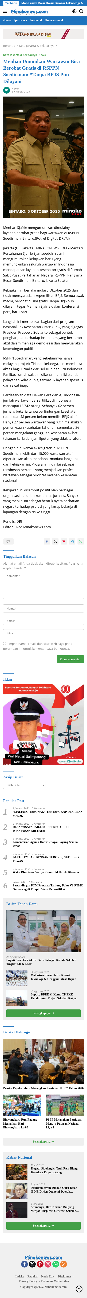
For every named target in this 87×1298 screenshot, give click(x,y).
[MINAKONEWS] (29, 11)
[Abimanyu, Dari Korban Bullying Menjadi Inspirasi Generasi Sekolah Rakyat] (16, 1210)
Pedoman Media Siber (55, 1281)
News (42, 55)
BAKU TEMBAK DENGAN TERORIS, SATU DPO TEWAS (46, 859)
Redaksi (32, 1276)
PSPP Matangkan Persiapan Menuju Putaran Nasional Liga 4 (64, 1123)
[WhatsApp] (55, 1264)
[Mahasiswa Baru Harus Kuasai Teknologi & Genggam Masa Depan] (16, 978)
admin (15, 88)
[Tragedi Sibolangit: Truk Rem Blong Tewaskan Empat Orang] (16, 1172)
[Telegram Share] (72, 541)
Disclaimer (64, 1276)
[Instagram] (48, 1264)
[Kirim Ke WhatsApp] (80, 541)
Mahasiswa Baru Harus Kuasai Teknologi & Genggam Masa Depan (53, 977)
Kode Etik (47, 1276)
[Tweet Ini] (55, 541)
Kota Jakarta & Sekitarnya (20, 55)
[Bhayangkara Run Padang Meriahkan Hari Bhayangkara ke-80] (22, 1105)
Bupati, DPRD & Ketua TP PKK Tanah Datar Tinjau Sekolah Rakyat (54, 996)
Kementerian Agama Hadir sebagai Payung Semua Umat (45, 843)
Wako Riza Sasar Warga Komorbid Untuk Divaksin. (46, 872)
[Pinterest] (40, 1264)
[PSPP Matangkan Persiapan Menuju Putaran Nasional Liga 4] (65, 1105)
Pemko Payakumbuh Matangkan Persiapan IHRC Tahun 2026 (43, 1088)
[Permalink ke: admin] (6, 90)
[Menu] (6, 11)
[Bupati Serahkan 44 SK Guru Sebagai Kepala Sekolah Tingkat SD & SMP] (43, 931)
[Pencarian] (81, 11)
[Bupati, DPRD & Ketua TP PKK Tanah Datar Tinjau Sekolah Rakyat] (16, 998)
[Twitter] (32, 1264)
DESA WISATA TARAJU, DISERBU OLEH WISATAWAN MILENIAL (41, 828)
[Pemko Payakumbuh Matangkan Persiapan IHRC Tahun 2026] (43, 1061)
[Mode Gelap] (74, 11)
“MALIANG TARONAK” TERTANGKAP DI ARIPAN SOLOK (48, 813)
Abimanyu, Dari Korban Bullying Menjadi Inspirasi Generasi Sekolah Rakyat (53, 1209)
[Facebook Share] (47, 541)
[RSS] (63, 1264)
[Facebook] (24, 1264)
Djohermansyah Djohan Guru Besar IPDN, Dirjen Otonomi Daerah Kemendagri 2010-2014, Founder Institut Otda (54, 1190)
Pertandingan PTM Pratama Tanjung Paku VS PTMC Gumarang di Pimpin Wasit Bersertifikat (48, 887)
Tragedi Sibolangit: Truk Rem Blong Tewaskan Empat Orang (54, 1170)
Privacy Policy (28, 1281)
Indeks (19, 1276)
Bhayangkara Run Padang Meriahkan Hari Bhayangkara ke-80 (20, 1123)
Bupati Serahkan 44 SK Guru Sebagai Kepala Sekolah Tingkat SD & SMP (41, 962)
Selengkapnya (42, 1013)
